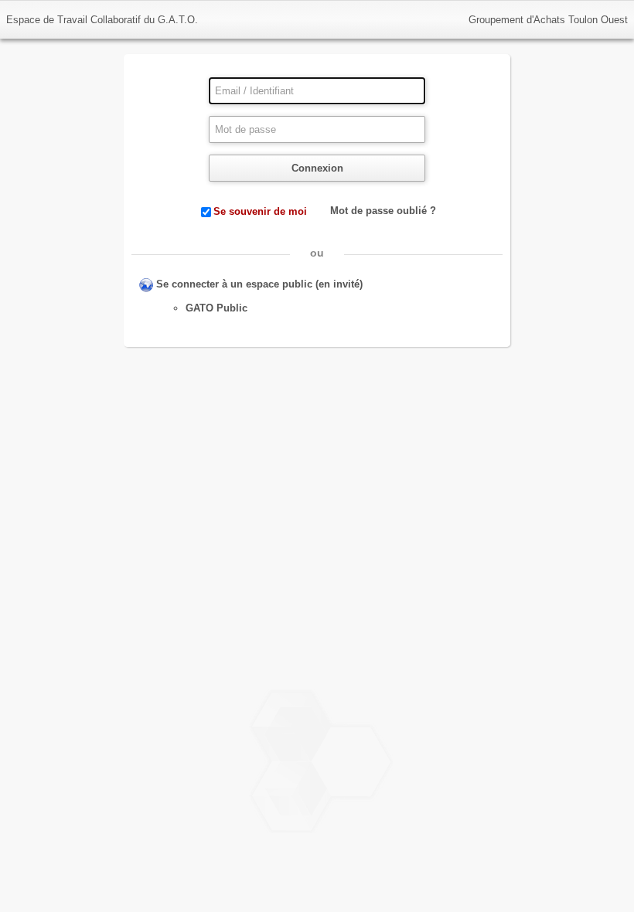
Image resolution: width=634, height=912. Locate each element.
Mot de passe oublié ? (383, 210)
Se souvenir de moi (260, 211)
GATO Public (216, 308)
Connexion (317, 168)
